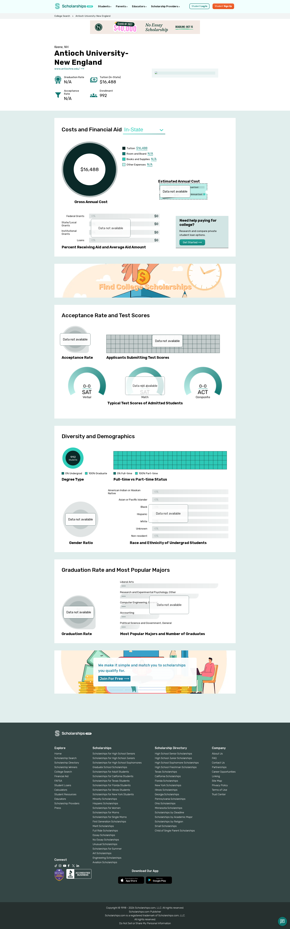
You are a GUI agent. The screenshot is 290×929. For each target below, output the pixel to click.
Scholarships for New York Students (113, 794)
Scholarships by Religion (169, 821)
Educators (139, 6)
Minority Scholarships (105, 798)
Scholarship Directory (66, 762)
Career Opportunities (224, 771)
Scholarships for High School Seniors (114, 753)
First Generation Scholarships (109, 821)
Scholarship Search (65, 758)
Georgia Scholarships (167, 794)
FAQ (214, 758)
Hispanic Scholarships (105, 803)
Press (57, 807)
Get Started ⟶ (192, 242)
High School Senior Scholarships (173, 753)
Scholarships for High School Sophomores (117, 762)
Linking (216, 776)
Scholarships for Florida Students (112, 785)
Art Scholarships (102, 853)
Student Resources (65, 794)
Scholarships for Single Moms (110, 816)
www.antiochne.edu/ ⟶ (69, 68)
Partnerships (219, 767)
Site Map (217, 780)
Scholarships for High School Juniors (114, 758)
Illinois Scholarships (166, 789)
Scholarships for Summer (107, 848)
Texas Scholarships (166, 771)
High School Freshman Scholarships (176, 767)
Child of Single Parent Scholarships (175, 830)
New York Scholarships (168, 785)
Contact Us (218, 762)
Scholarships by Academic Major (173, 816)
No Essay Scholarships (106, 839)
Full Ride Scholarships (105, 830)
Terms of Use (219, 789)
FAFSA (58, 780)
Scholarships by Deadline (169, 812)
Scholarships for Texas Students (111, 780)
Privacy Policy (220, 785)
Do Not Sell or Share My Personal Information (145, 923)
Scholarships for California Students (113, 776)
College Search (62, 16)
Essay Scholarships (104, 835)
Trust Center (219, 794)
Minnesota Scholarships (168, 807)
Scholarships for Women (107, 807)
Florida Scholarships (166, 780)
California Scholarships (168, 776)
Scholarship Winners (65, 767)
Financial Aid (61, 776)
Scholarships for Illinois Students (111, 789)
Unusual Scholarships (105, 844)
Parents (121, 6)
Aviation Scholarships (105, 862)
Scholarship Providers (165, 6)
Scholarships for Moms (106, 812)
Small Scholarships (166, 826)
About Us (217, 753)
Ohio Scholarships (165, 803)
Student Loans (62, 785)
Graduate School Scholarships (110, 767)
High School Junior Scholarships (173, 758)
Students (104, 6)
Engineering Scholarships (107, 857)
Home (58, 753)
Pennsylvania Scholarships (170, 798)
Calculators (60, 789)
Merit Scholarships (103, 826)
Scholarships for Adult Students (111, 771)
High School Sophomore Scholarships (177, 762)
